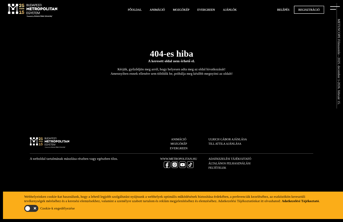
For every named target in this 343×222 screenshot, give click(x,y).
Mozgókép (181, 9)
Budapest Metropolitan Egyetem (33, 11)
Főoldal (135, 9)
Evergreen (206, 9)
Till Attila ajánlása (224, 143)
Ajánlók (230, 9)
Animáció (157, 9)
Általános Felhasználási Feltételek (229, 166)
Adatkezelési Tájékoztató (229, 158)
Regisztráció (309, 9)
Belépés (283, 9)
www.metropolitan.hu (178, 158)
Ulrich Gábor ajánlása (227, 139)
